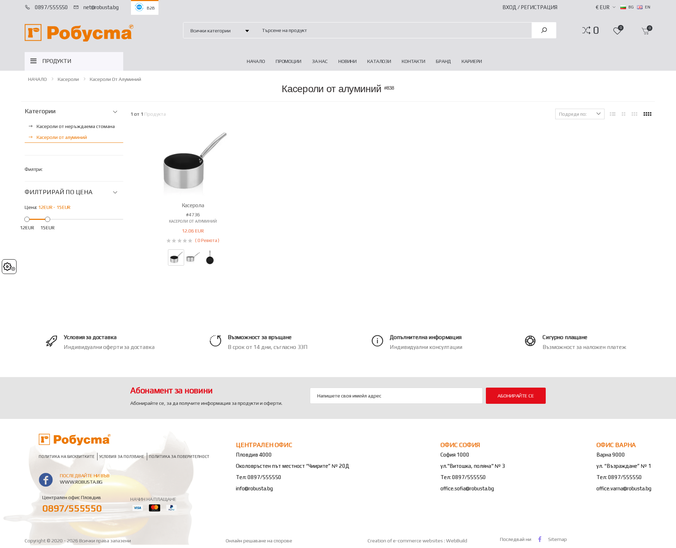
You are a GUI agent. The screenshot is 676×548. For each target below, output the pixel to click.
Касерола (193, 205)
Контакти (413, 61)
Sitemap (557, 539)
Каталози (379, 61)
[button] (596, 30)
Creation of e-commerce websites (406, 540)
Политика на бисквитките (66, 456)
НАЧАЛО (256, 61)
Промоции (288, 61)
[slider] (27, 219)
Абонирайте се (515, 396)
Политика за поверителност (179, 456)
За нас (320, 61)
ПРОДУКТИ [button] (56, 61)
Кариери (472, 61)
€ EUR (602, 7)
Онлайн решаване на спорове (259, 540)
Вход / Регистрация (529, 7)
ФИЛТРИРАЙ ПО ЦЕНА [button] (59, 192)
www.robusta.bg (81, 482)
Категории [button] (40, 111)
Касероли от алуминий (115, 79)
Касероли (68, 79)
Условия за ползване (121, 456)
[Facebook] (539, 539)
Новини (347, 61)
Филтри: (34, 169)
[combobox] (393, 30)
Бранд (443, 61)
